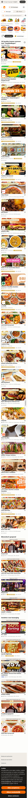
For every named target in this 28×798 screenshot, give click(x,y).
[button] (3, 7)
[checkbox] (4, 30)
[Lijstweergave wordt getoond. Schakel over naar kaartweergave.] (25, 16)
